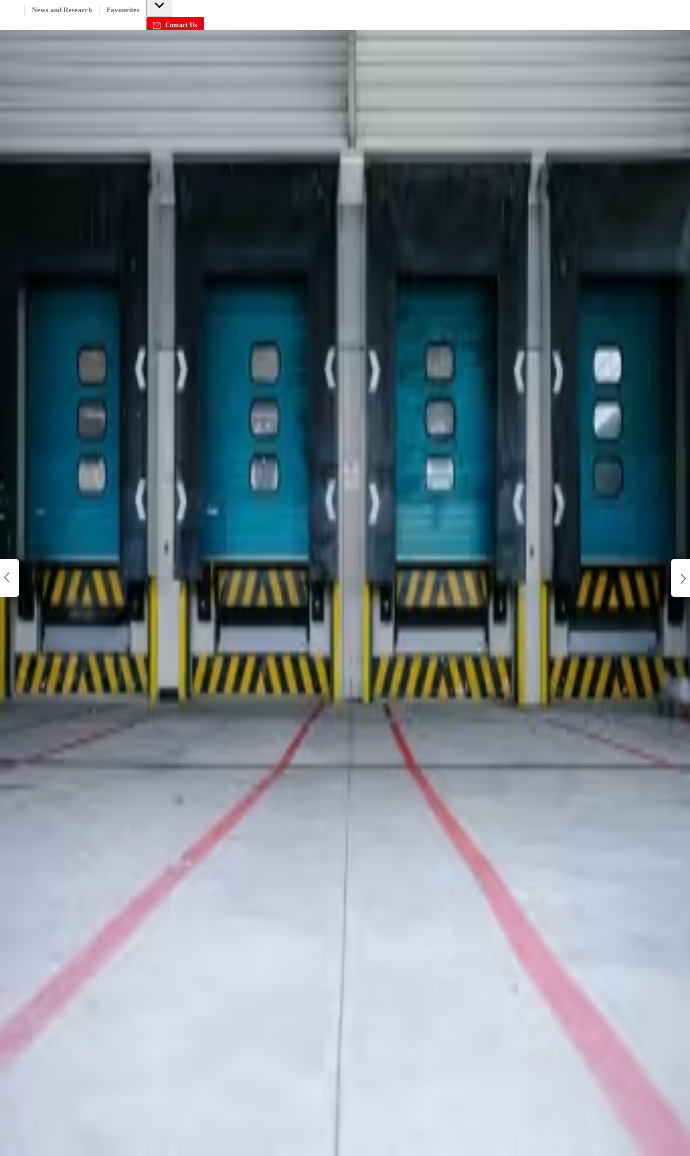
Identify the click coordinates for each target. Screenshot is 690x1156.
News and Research (62, 10)
